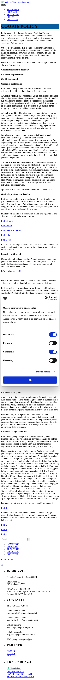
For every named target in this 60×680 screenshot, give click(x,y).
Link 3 (4, 529)
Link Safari (6, 235)
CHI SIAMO (12, 12)
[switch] (53, 343)
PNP (9, 656)
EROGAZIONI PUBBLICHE (20, 676)
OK (30, 380)
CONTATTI (12, 19)
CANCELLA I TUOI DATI (19, 674)
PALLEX (11, 653)
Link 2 (4, 525)
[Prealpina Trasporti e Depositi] (15, 2)
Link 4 (4, 534)
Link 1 (4, 508)
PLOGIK (11, 651)
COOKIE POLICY (15, 671)
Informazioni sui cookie (11, 271)
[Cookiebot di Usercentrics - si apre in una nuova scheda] (44, 298)
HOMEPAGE (13, 9)
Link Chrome (7, 221)
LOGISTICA (13, 17)
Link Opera (6, 240)
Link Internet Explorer (11, 230)
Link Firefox (6, 225)
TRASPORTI (13, 14)
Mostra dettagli (43, 372)
